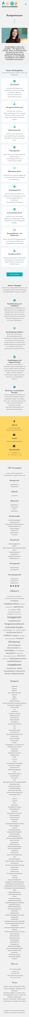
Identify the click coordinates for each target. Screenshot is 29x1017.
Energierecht (14, 484)
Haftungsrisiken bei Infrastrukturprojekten (14, 782)
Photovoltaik (14, 850)
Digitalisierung (18, 607)
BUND (14, 546)
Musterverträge (14, 528)
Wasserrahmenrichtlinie (14, 950)
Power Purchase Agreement (14, 855)
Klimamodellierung (14, 809)
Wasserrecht (20, 671)
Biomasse (14, 699)
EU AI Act (14, 759)
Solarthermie (5, 658)
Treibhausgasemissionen (17, 658)
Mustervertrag (14, 567)
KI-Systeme (15, 636)
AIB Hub (14, 688)
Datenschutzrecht (9, 607)
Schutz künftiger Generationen (9, 656)
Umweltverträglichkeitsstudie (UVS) (14, 923)
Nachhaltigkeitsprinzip (14, 836)
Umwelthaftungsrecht (14, 904)
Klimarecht (20, 638)
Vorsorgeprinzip (14, 944)
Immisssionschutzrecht (14, 786)
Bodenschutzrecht (14, 701)
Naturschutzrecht (14, 840)
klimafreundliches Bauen (10, 638)
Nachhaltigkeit (10, 650)
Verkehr (19, 668)
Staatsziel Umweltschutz (14, 879)
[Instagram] (16, 586)
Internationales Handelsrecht (14, 792)
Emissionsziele (14, 740)
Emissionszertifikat (15, 738)
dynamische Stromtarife (14, 724)
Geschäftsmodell (14, 776)
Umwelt (14, 896)
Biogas (14, 697)
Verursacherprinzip (14, 938)
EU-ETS (14, 761)
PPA (15, 857)
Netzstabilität (14, 842)
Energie (14, 742)
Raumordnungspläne (14, 859)
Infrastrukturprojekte (14, 788)
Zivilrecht (8, 674)
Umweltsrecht (14, 919)
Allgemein (14, 690)
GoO (14, 780)
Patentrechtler (14, 532)
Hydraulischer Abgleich (21, 630)
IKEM (14, 509)
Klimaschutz (14, 641)
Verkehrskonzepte (14, 936)
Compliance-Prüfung (14, 713)
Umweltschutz (11, 668)
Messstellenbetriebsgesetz (14, 832)
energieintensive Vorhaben (14, 746)
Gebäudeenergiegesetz (8, 630)
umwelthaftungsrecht (14, 661)
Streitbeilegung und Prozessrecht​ (14, 884)
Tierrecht (14, 534)
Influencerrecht (14, 522)
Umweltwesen (14, 925)
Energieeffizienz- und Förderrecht (14, 614)
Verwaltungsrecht (14, 558)
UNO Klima (14, 511)
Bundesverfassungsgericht (14, 705)
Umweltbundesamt (14, 552)
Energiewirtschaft (14, 621)
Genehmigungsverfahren (14, 773)
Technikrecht (14, 486)
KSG (20, 648)
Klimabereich (14, 805)
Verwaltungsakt (14, 940)
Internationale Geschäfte (14, 790)
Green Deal (14, 507)
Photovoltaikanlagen (19, 650)
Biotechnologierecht (14, 544)
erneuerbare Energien (14, 627)
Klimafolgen (22, 635)
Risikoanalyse (14, 869)
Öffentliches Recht (18, 674)
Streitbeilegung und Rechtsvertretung (14, 886)
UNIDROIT (14, 929)
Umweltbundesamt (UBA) (14, 900)
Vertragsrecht (14, 569)
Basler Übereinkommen (14, 693)
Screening (14, 877)
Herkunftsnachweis (14, 784)
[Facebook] (11, 586)
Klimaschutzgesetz (14, 645)
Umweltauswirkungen (14, 898)
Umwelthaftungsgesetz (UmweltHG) (14, 902)
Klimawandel (14, 819)
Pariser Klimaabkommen (14, 848)
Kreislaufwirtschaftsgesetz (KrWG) (14, 823)
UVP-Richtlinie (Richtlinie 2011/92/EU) (15, 931)
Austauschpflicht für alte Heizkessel (14, 596)
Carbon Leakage (14, 707)
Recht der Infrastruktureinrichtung (14, 865)
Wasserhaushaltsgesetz (14, 946)
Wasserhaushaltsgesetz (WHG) (14, 948)
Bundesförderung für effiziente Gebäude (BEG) (14, 598)
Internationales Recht (13, 632)
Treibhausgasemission (14, 892)
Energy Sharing (14, 755)
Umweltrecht (14, 554)
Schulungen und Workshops (14, 873)
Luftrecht (14, 828)
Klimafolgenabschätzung (14, 807)
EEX (14, 728)
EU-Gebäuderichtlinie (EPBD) (14, 763)
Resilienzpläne (14, 867)
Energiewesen (14, 751)
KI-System (14, 801)
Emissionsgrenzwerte (14, 730)
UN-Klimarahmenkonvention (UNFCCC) (14, 927)
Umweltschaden (14, 913)
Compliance (14, 601)
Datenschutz (22, 604)
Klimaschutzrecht (13, 648)
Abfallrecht (14, 686)
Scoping (14, 875)
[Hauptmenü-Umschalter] (25, 4)
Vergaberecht (14, 583)
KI (14, 796)
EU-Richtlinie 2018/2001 (14, 765)
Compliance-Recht (11, 603)
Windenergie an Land (14, 954)
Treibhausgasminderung (14, 894)
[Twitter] (13, 586)
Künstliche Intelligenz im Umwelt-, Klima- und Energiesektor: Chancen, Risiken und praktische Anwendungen (14, 995)
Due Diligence (14, 722)
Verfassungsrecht (14, 934)
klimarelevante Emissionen (14, 813)
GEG (14, 630)
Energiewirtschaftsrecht (14, 624)
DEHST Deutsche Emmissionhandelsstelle (14, 548)
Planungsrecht (11, 653)
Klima (14, 803)
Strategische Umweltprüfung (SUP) (14, 882)
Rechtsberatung (19, 653)
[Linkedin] (18, 586)
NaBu (14, 550)
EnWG (14, 757)
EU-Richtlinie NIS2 (14, 767)
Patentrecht (14, 530)
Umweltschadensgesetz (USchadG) (14, 915)
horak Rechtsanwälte (14, 520)
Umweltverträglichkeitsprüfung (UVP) (14, 921)
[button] (15, 274)
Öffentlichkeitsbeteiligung (15, 846)
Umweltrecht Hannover (14, 556)
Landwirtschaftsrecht (14, 526)
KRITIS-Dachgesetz (14, 826)
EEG (19, 609)
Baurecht (14, 695)
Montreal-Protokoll (14, 834)
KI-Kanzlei (14, 495)
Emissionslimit (14, 736)
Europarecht (14, 578)
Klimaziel (14, 821)
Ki (22, 632)
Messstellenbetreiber (14, 830)
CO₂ (15, 709)
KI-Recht (7, 635)
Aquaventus (14, 505)
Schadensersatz (14, 871)
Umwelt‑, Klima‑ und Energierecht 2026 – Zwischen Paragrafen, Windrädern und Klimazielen (14, 988)
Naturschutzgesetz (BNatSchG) (14, 838)
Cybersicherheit (14, 717)
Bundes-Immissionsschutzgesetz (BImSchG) (14, 703)
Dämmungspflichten (12, 609)
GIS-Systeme (14, 778)
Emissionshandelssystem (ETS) (14, 612)
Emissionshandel (14, 732)
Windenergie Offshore (14, 956)
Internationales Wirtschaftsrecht (14, 524)
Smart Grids (21, 656)
